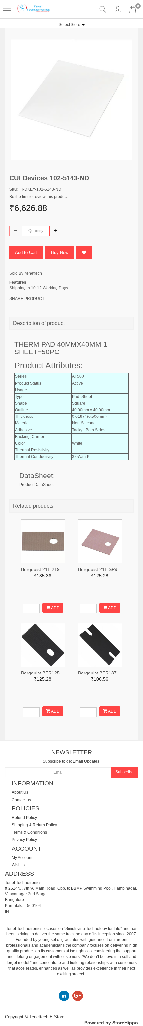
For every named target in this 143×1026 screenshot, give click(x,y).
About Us (20, 792)
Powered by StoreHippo (111, 1022)
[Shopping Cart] (132, 10)
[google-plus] (77, 995)
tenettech (33, 273)
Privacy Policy (24, 839)
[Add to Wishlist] (84, 252)
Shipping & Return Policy (34, 825)
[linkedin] (64, 995)
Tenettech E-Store (46, 1016)
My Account (22, 857)
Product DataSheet (36, 484)
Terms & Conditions (29, 832)
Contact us (21, 800)
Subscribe (124, 772)
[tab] (103, 9)
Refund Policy (24, 817)
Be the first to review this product (38, 196)
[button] (72, 24)
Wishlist (19, 865)
